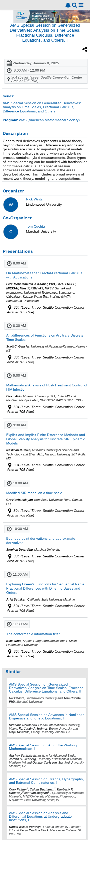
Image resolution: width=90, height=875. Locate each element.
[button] (81, 5)
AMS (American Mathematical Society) (41, 120)
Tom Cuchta (35, 226)
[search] (74, 4)
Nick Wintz (34, 199)
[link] (68, 5)
